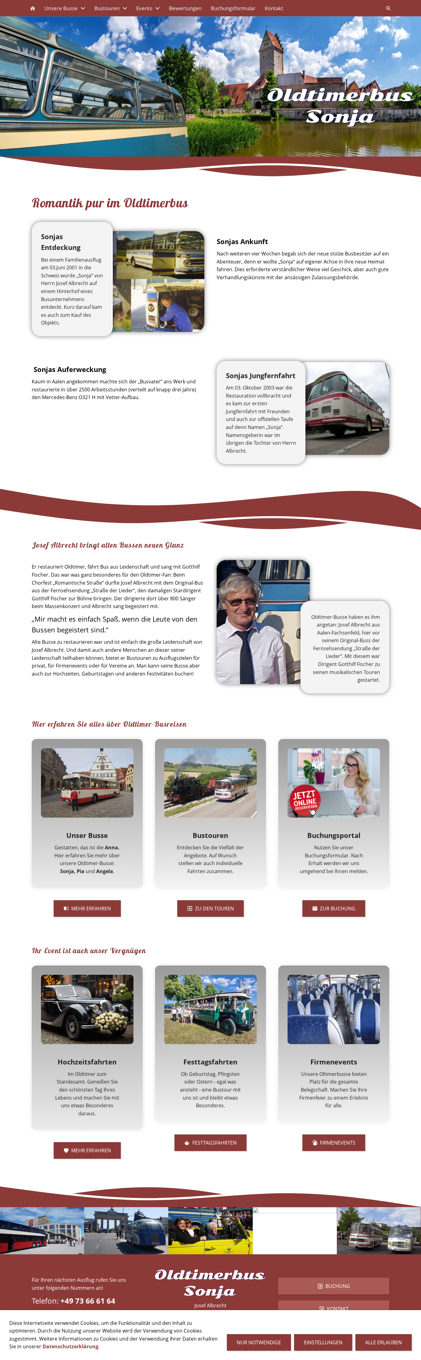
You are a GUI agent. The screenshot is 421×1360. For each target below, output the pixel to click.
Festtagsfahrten (214, 1142)
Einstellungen (323, 1342)
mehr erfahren (91, 908)
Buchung (337, 1286)
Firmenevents (337, 1142)
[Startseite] (33, 8)
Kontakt (338, 1308)
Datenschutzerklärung (70, 1346)
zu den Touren (214, 908)
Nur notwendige (259, 1342)
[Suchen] (388, 8)
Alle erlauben (383, 1342)
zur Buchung (337, 908)
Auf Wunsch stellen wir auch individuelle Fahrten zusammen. (210, 863)
